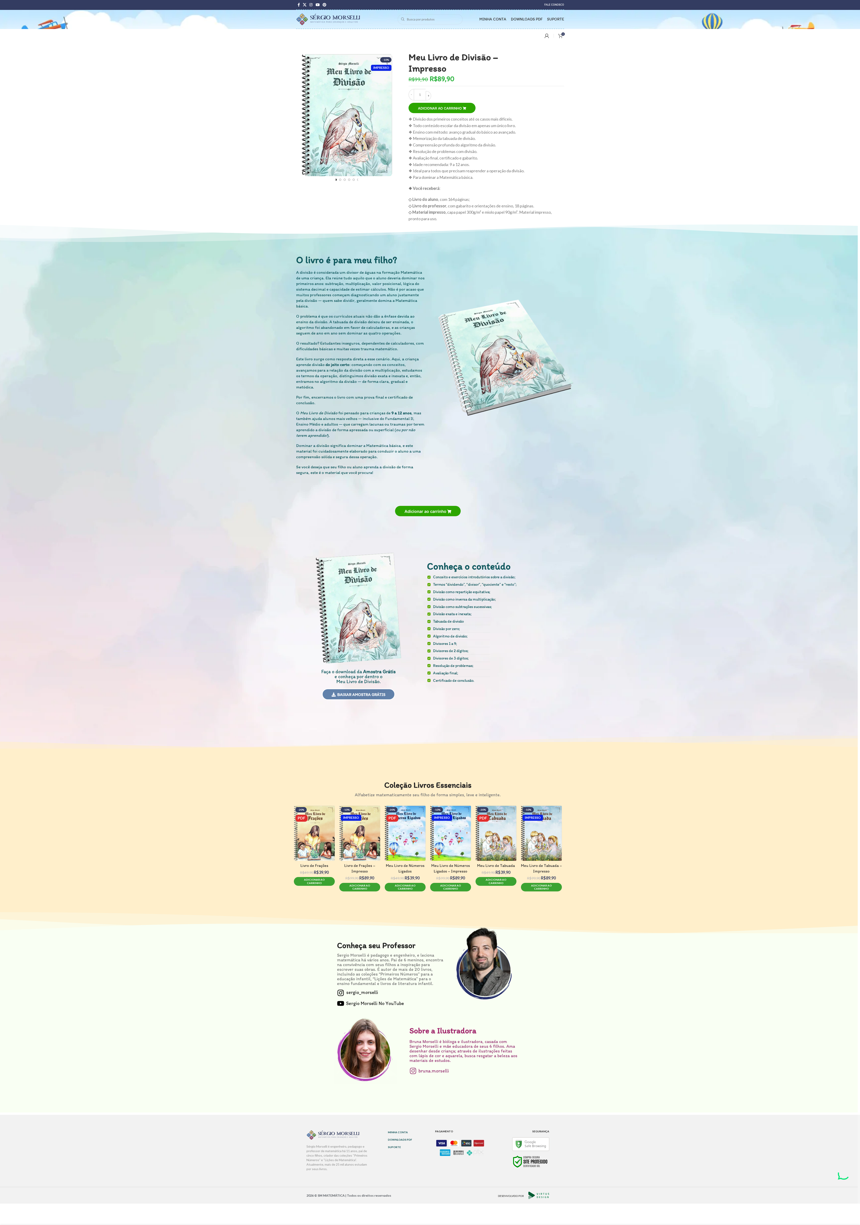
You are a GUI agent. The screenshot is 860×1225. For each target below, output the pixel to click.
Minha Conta (398, 1132)
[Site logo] (328, 18)
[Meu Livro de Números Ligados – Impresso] (450, 833)
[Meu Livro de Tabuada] (496, 833)
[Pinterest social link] (324, 4)
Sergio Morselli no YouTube (375, 1003)
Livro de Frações (314, 865)
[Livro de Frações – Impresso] (359, 833)
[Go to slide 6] (358, 180)
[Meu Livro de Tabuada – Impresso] (541, 833)
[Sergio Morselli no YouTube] (340, 1003)
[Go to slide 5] (353, 180)
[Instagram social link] (311, 4)
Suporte (394, 1147)
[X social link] (305, 4)
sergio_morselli (362, 992)
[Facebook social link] (299, 4)
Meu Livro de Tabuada (496, 865)
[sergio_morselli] (340, 992)
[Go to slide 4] (349, 180)
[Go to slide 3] (344, 180)
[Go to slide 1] (335, 180)
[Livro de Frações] (314, 833)
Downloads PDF (400, 1139)
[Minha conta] (546, 35)
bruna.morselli (433, 1071)
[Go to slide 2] (340, 180)
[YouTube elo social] (317, 4)
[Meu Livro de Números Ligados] (405, 833)
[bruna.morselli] (413, 1071)
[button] (428, 511)
